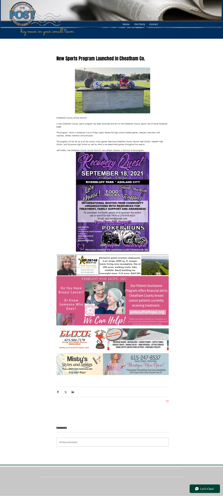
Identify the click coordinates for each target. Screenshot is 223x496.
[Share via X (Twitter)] (65, 392)
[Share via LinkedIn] (72, 392)
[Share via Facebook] (57, 392)
